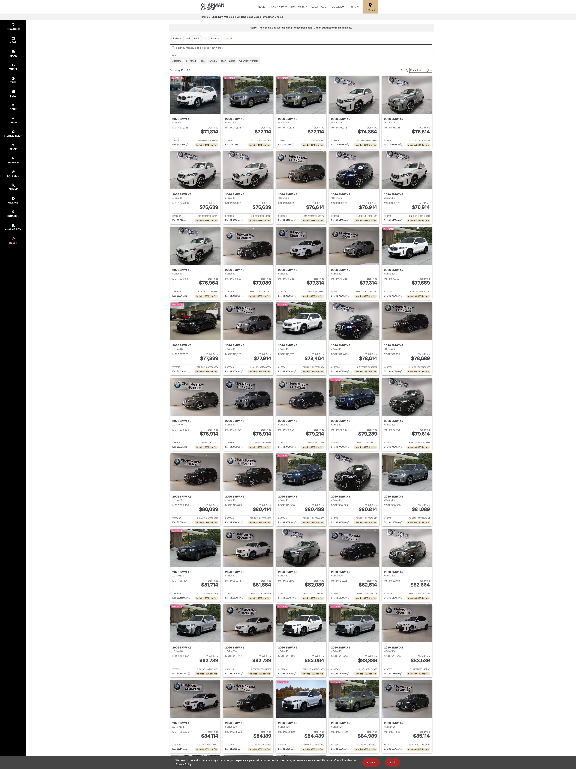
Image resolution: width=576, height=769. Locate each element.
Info (353, 6)
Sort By (404, 70)
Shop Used (298, 6)
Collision (338, 6)
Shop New (277, 6)
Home (261, 6)
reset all (228, 38)
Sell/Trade (318, 6)
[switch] (176, 60)
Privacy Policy (184, 764)
